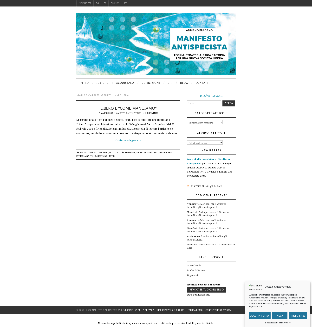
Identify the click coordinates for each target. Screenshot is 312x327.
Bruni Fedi (130, 152)
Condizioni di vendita (218, 310)
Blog (184, 82)
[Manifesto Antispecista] (156, 44)
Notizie (113, 152)
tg (97, 3)
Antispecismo (101, 152)
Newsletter (85, 3)
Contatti (202, 82)
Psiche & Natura (196, 270)
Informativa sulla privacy (138, 310)
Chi (170, 82)
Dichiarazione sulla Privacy (278, 323)
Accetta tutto (259, 315)
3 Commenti (151, 113)
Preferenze (298, 315)
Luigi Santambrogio (147, 152)
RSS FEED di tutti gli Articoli (206, 186)
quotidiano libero (104, 156)
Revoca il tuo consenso (206, 289)
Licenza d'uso (195, 310)
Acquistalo (125, 82)
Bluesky (115, 3)
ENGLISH (217, 95)
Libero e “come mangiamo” (128, 108)
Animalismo (86, 152)
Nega (280, 315)
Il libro (102, 82)
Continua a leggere (128, 140)
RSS (125, 3)
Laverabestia (194, 265)
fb (105, 3)
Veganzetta (193, 275)
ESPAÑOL (205, 95)
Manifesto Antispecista (128, 113)
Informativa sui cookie (170, 310)
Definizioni (151, 82)
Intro (84, 82)
